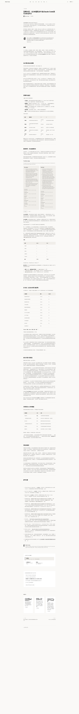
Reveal (25, 211)
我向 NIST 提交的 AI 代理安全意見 (31, 575)
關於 (30, 1)
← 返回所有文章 (25, 627)
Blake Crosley (7, 1)
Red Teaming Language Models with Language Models (39, 519)
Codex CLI (35, 22)
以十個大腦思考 (42, 54)
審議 (37, 415)
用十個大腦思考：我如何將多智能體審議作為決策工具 (33, 580)
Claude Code (30, 22)
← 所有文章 (25, 8)
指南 (38, 1)
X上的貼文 (38, 487)
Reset (29, 211)
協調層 (38, 397)
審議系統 (52, 436)
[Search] (46, 1)
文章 (36, 1)
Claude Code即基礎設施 (29, 582)
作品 (33, 1)
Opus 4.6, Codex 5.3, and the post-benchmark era (40, 529)
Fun (41, 1)
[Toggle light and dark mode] (67, 2)
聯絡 (44, 1)
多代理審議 (29, 391)
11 (37, 329)
